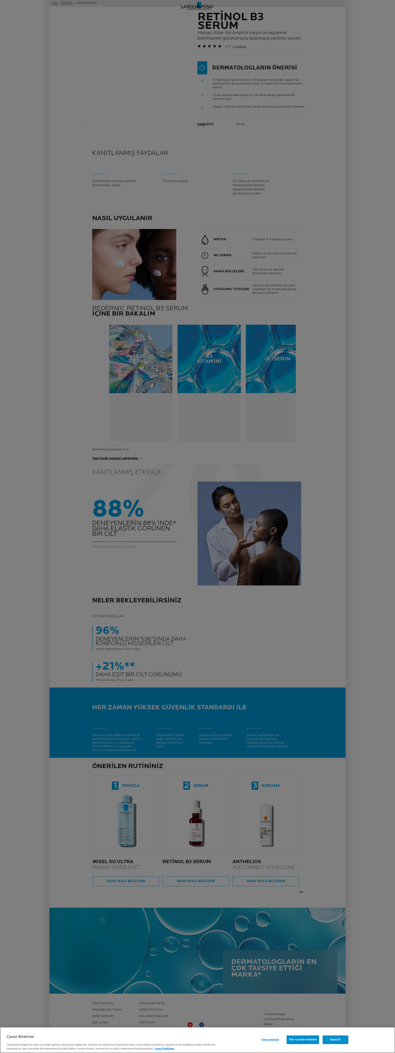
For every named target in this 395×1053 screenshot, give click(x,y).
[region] (197, 1040)
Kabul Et (335, 1039)
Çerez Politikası (164, 1048)
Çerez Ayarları (270, 1039)
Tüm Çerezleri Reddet (303, 1039)
